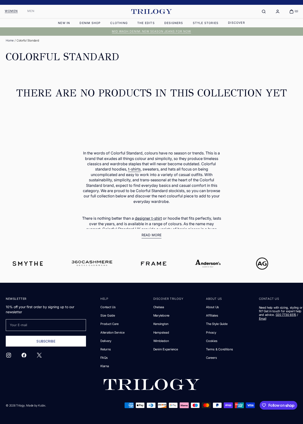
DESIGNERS (173, 23)
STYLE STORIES (206, 23)
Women (11, 11)
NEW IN (64, 23)
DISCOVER (236, 22)
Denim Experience (165, 349)
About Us (212, 307)
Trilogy (20, 405)
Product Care (109, 324)
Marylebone (161, 315)
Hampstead (161, 332)
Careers (211, 357)
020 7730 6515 (286, 315)
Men (31, 11)
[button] (264, 12)
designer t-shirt (148, 218)
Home (10, 40)
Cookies (211, 341)
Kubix (41, 405)
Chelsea (158, 307)
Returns (105, 349)
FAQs (104, 357)
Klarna (104, 366)
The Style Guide (216, 324)
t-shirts (134, 169)
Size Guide (107, 315)
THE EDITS (146, 23)
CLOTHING (119, 23)
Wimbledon (161, 341)
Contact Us (107, 307)
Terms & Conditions (219, 349)
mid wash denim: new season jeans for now (151, 31)
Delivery (105, 341)
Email (262, 318)
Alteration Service (112, 332)
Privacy (211, 332)
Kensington (160, 324)
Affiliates (212, 315)
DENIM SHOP (90, 23)
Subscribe (45, 341)
